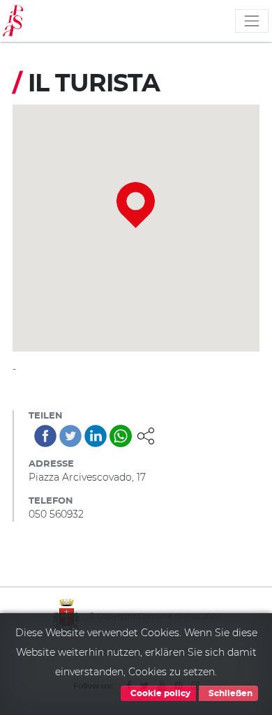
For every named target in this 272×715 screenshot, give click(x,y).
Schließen (229, 693)
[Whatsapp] (120, 436)
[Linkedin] (95, 436)
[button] (145, 434)
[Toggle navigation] (252, 21)
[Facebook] (45, 436)
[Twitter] (70, 436)
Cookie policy (159, 693)
